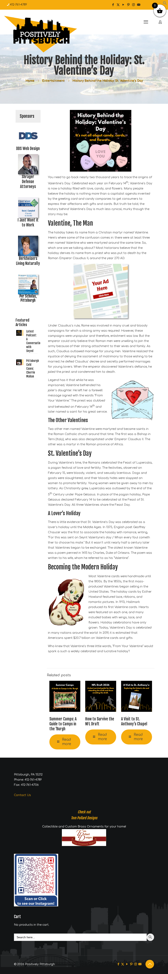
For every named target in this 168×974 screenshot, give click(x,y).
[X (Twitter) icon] (118, 5)
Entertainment (53, 80)
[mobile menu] (145, 21)
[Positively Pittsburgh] (49, 34)
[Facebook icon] (113, 5)
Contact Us (22, 795)
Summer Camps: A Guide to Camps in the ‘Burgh (63, 724)
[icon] (138, 5)
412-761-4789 (18, 4)
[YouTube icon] (123, 5)
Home (29, 80)
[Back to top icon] (149, 964)
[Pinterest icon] (128, 5)
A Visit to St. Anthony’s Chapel (134, 721)
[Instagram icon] (133, 5)
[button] (165, 4)
